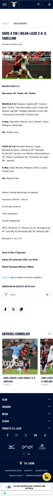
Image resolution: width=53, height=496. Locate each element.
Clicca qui (6, 277)
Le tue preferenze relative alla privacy (29, 487)
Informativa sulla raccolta (16, 492)
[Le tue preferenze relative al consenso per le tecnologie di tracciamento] (4, 493)
